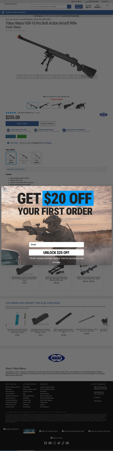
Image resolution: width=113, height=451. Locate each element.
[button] (56, 254)
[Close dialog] (5, 189)
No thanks (57, 262)
